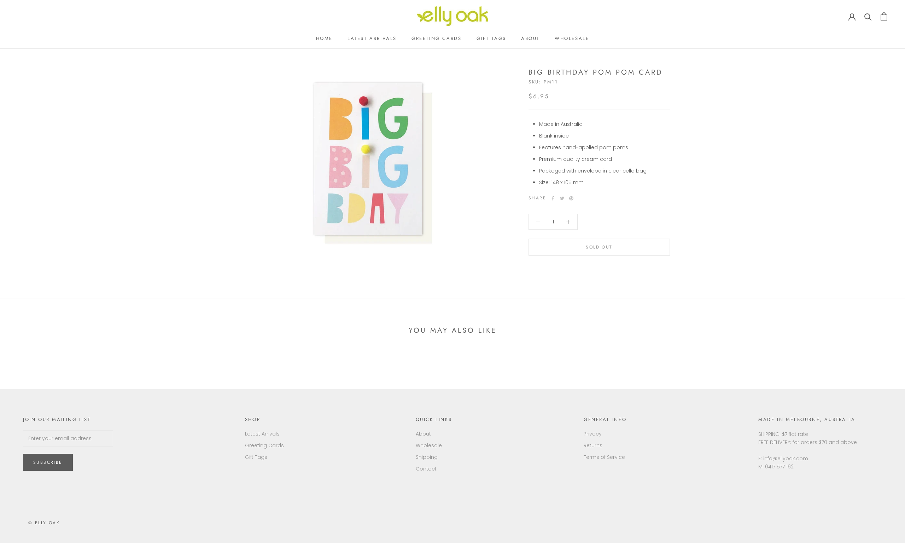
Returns (593, 445)
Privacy (593, 433)
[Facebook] (553, 198)
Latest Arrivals (372, 38)
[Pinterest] (571, 198)
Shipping (427, 457)
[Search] (868, 16)
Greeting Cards (436, 38)
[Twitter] (562, 198)
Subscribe (48, 462)
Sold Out (599, 247)
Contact (426, 468)
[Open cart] (884, 16)
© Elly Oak (44, 523)
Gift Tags (491, 38)
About (530, 38)
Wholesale (572, 38)
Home (324, 38)
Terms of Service (604, 457)
